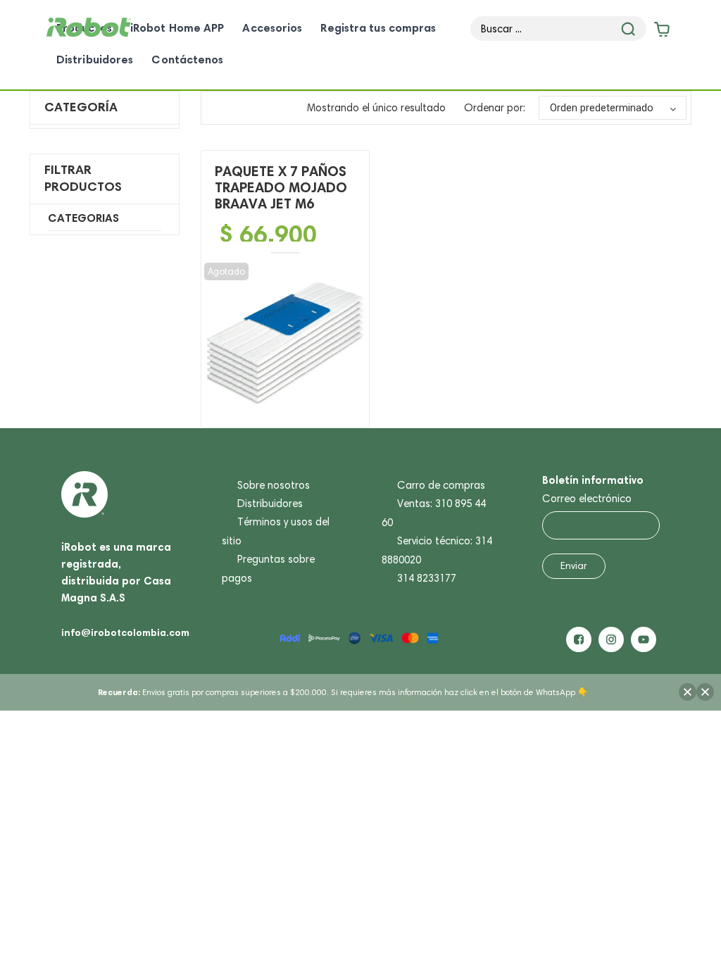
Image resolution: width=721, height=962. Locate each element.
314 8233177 (426, 578)
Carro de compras (441, 485)
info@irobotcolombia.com (125, 632)
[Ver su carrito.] (660, 32)
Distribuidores (270, 503)
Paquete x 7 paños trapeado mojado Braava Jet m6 (281, 187)
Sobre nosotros (273, 485)
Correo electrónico (587, 498)
